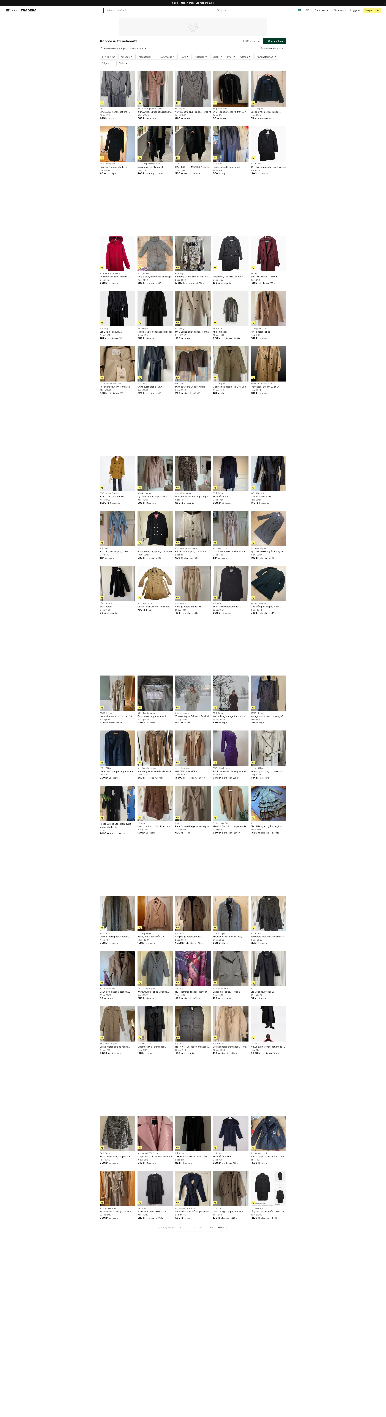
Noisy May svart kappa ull (150, 167)
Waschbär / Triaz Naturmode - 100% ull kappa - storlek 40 (228, 276)
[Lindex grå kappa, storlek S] (230, 968)
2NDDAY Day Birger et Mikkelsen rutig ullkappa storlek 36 (154, 112)
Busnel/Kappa (110, 1044)
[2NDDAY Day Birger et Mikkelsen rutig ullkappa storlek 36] (155, 89)
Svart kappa (106, 606)
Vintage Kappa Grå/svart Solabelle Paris (192, 716)
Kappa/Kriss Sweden (189, 548)
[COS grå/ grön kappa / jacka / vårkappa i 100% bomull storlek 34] (268, 583)
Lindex (219, 164)
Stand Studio (112, 493)
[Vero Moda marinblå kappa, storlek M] (193, 1188)
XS (214, 109)
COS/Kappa (260, 603)
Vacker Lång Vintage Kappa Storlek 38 (230, 716)
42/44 (140, 493)
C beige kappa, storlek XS (188, 606)
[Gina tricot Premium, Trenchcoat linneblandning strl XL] (230, 528)
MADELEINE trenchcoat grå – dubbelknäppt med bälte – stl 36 (116, 112)
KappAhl (145, 273)
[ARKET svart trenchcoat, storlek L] (268, 1024)
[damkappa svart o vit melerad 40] (268, 913)
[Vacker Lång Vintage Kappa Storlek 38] (230, 693)
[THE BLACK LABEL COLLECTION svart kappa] (193, 1133)
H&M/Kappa (260, 548)
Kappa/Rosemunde (113, 384)
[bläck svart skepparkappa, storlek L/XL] (117, 748)
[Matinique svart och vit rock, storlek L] (230, 913)
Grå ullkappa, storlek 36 (262, 991)
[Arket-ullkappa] (230, 308)
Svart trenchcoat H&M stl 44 (152, 1211)
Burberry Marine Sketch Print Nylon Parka (193, 276)
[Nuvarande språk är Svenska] (299, 10)
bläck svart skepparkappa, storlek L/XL (117, 771)
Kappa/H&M (109, 164)
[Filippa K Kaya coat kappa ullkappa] (155, 308)
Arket (220, 328)
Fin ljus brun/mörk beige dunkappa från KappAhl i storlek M (155, 276)
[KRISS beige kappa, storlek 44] (193, 528)
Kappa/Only (109, 988)
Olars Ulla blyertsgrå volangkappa (268, 826)
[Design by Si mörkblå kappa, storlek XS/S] (268, 89)
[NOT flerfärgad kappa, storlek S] (193, 968)
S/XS (253, 109)
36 (101, 109)
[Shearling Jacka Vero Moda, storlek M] (155, 748)
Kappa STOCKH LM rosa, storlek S (155, 1156)
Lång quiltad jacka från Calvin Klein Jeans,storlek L (268, 1211)
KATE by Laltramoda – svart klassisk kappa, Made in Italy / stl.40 (268, 167)
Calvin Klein (259, 1208)
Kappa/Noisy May (152, 164)
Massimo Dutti (222, 823)
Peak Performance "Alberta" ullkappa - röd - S (114, 276)
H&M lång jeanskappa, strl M (114, 551)
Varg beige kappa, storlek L (189, 936)
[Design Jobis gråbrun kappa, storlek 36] (117, 913)
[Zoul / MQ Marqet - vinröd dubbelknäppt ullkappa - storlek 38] (268, 253)
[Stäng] (383, 3)
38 (101, 164)
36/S (177, 164)
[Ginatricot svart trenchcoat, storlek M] (155, 1024)
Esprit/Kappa (149, 713)
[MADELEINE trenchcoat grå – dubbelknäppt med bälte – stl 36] (117, 89)
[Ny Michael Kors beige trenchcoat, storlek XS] (117, 1188)
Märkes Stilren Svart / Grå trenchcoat (264, 496)
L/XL (177, 384)
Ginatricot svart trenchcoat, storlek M (152, 1046)
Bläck (108, 768)
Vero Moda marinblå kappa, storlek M (192, 1211)
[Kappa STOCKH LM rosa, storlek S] (155, 1133)
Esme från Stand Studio (112, 496)
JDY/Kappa (222, 109)
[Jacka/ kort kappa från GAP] (155, 913)
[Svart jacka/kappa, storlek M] (230, 583)
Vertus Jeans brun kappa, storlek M (193, 112)
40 (252, 164)
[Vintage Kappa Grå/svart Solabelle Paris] (193, 693)
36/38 (253, 384)
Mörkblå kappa (220, 496)
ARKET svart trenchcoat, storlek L (268, 1046)
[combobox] (162, 10)
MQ (256, 273)
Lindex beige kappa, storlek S (228, 1211)
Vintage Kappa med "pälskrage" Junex (267, 716)
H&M (106, 548)
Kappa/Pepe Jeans (262, 1153)
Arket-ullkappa (220, 331)
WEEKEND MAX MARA (186, 771)
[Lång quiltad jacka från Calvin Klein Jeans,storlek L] (268, 1188)
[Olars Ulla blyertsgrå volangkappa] (268, 803)
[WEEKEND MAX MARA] (193, 748)
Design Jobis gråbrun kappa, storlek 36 (114, 936)
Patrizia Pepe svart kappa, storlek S (268, 1156)
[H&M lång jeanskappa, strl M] (117, 528)
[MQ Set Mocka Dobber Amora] (193, 364)
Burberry (179, 273)
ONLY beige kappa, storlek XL (115, 991)
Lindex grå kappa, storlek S (226, 991)
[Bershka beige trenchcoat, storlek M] (230, 1024)
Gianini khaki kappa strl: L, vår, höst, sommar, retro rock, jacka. (230, 386)
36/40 (102, 713)
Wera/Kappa (185, 493)
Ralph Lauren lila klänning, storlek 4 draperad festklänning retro (230, 771)
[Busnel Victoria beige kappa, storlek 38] (117, 1024)
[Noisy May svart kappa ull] (155, 144)
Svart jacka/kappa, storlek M (227, 606)
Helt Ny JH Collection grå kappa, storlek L (191, 1046)
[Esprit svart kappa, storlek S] (155, 693)
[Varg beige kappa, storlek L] (193, 913)
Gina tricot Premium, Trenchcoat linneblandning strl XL (229, 551)
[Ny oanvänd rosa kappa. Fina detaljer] (155, 473)
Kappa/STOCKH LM (266, 384)
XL (214, 548)
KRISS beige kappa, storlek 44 (190, 551)
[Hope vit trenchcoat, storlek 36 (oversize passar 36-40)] (117, 693)
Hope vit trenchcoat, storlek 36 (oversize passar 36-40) (116, 716)
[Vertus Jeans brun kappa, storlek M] (193, 89)
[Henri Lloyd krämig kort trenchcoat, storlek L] (268, 748)
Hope (110, 713)
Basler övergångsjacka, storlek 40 (155, 551)
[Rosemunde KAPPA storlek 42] (117, 364)
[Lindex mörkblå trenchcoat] (230, 144)
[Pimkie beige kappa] (268, 308)
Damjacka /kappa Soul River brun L (155, 826)
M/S (252, 493)
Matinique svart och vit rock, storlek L (227, 936)
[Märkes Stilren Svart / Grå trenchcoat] (268, 473)
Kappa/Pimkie (260, 328)
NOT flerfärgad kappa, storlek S (191, 991)
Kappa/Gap (147, 933)
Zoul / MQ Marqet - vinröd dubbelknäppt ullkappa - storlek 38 (268, 276)
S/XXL (177, 823)
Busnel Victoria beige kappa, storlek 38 (114, 1046)
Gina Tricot (222, 548)
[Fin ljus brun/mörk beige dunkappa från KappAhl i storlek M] (155, 253)
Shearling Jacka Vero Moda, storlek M (155, 771)
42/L (177, 768)
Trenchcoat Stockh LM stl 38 (265, 386)
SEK (308, 10)
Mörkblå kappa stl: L (223, 1156)
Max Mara (185, 768)
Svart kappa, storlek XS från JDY (229, 112)
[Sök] (218, 10)
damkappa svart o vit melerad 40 (267, 936)
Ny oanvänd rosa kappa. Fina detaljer (152, 496)
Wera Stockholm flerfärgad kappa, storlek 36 (192, 496)
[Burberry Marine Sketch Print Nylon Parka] (193, 253)
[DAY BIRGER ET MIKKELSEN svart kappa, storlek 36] (193, 144)
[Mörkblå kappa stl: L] (230, 1133)
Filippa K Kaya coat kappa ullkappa (155, 331)
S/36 (102, 603)
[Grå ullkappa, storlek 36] (268, 968)
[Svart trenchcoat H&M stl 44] (155, 1188)
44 (176, 548)
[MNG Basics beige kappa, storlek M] (193, 308)
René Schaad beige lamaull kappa (192, 826)
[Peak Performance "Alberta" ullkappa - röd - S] (117, 253)
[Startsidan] (28, 10)
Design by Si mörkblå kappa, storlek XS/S (265, 112)
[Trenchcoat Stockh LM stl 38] (268, 364)
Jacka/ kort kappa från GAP (151, 936)
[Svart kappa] (117, 583)
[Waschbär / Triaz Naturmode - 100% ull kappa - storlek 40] (230, 253)
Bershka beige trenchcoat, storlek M (230, 1046)
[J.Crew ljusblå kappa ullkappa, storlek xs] (155, 968)
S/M (139, 713)
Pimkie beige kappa (260, 331)
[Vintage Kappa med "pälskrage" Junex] (268, 693)
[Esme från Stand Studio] (117, 473)
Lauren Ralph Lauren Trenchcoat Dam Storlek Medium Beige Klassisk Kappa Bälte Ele (155, 606)
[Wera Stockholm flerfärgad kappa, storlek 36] (193, 473)
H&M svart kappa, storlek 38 (114, 167)
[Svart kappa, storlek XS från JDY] (230, 89)
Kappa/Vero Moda (149, 768)
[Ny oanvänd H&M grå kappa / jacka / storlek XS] (268, 528)
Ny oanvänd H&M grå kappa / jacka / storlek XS (268, 551)
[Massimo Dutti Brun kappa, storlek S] (230, 803)
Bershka (220, 1044)
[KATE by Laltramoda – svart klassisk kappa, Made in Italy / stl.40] (268, 144)
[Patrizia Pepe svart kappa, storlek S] (268, 1133)
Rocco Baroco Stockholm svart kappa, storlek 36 (115, 825)
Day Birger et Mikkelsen (153, 109)
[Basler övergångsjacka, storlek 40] (155, 528)
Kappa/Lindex (222, 988)
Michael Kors (110, 1208)
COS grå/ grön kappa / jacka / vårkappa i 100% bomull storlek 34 (268, 606)
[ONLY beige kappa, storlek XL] (117, 968)
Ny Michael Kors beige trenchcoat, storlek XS (117, 1211)
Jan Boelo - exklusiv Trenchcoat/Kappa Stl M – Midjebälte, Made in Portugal (114, 331)
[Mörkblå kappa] (230, 473)
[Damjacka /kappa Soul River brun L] (155, 803)
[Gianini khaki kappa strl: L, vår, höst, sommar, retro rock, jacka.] (230, 364)
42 (101, 384)
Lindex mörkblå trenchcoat (226, 167)
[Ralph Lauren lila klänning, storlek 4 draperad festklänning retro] (230, 748)
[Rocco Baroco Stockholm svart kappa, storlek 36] (117, 803)
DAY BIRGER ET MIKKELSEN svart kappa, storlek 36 (191, 167)
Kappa (182, 109)
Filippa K (146, 328)
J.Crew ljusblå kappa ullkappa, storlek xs (153, 991)
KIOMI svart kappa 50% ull (150, 386)
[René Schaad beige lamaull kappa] (193, 803)
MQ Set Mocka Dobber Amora (190, 386)
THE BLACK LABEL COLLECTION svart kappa (191, 1156)
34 (139, 328)
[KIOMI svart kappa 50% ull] (155, 364)
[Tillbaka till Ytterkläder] (101, 48)
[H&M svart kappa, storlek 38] (117, 144)
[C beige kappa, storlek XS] (193, 583)
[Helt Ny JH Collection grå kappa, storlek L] (193, 1024)
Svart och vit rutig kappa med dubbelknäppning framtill (115, 1156)
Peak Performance (111, 273)
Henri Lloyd (259, 768)
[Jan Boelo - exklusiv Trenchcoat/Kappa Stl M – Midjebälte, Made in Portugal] (117, 308)
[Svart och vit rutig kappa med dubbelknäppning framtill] (117, 1133)
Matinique (220, 933)
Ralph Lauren (147, 603)
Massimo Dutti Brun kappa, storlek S (230, 826)
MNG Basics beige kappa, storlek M (192, 331)
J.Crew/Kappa (148, 988)
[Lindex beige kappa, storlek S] (230, 1188)
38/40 (178, 713)
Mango (182, 328)
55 (211, 1227)
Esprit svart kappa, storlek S (152, 716)
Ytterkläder (110, 48)
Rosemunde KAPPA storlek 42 (115, 386)
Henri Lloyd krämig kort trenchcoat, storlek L (268, 771)
